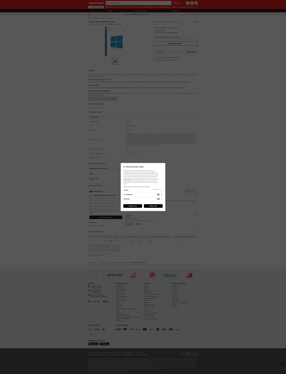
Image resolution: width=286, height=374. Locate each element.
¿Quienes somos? (136, 186)
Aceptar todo (153, 206)
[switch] (158, 194)
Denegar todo (133, 206)
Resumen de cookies (145, 186)
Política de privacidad (127, 186)
